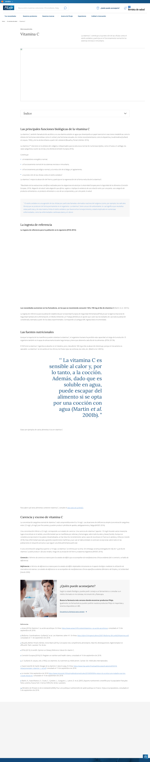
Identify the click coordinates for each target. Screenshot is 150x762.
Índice (28, 113)
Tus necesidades (10, 16)
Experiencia (82, 16)
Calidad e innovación (98, 16)
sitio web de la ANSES (75, 508)
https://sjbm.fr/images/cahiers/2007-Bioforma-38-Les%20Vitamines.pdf (103, 635)
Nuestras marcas (48, 16)
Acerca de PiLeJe (67, 16)
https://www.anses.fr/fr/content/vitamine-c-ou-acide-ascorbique (85, 628)
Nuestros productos (30, 16)
